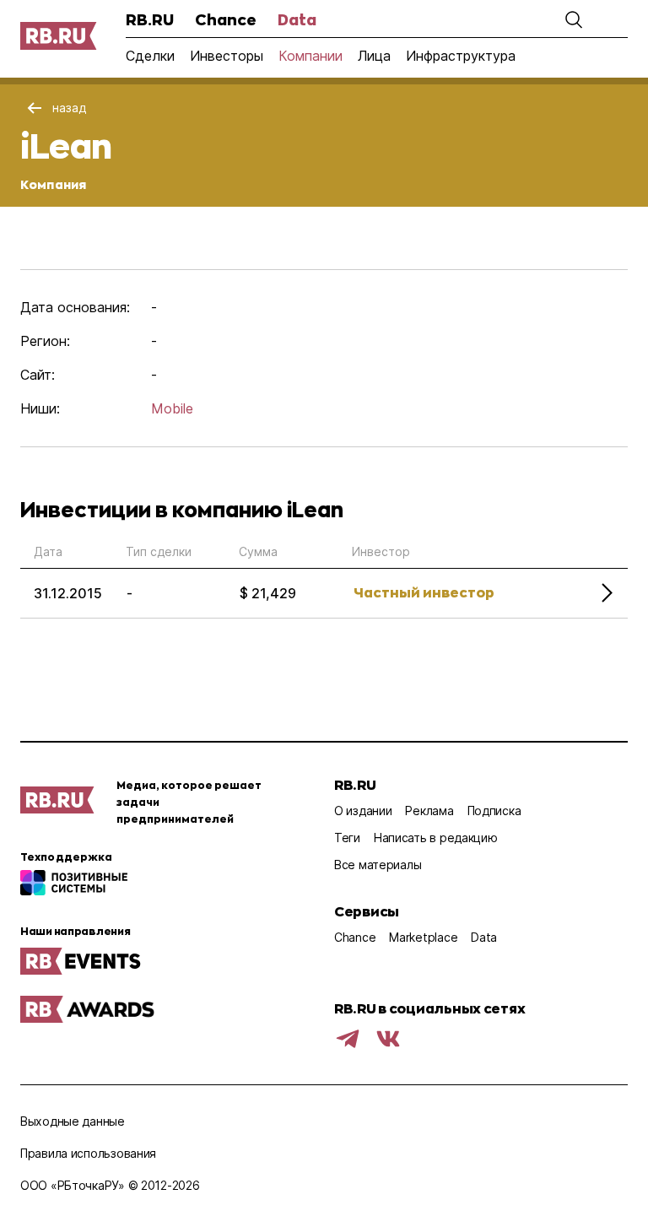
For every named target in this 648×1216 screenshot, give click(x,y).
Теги (347, 837)
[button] (574, 19)
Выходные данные (72, 1121)
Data (297, 19)
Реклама (429, 810)
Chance (225, 19)
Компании (310, 55)
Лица (374, 55)
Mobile (172, 408)
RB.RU (150, 19)
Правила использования (88, 1153)
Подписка (494, 810)
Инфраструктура (461, 55)
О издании (363, 810)
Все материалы (377, 864)
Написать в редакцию (436, 837)
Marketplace (423, 937)
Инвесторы (226, 55)
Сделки (150, 55)
